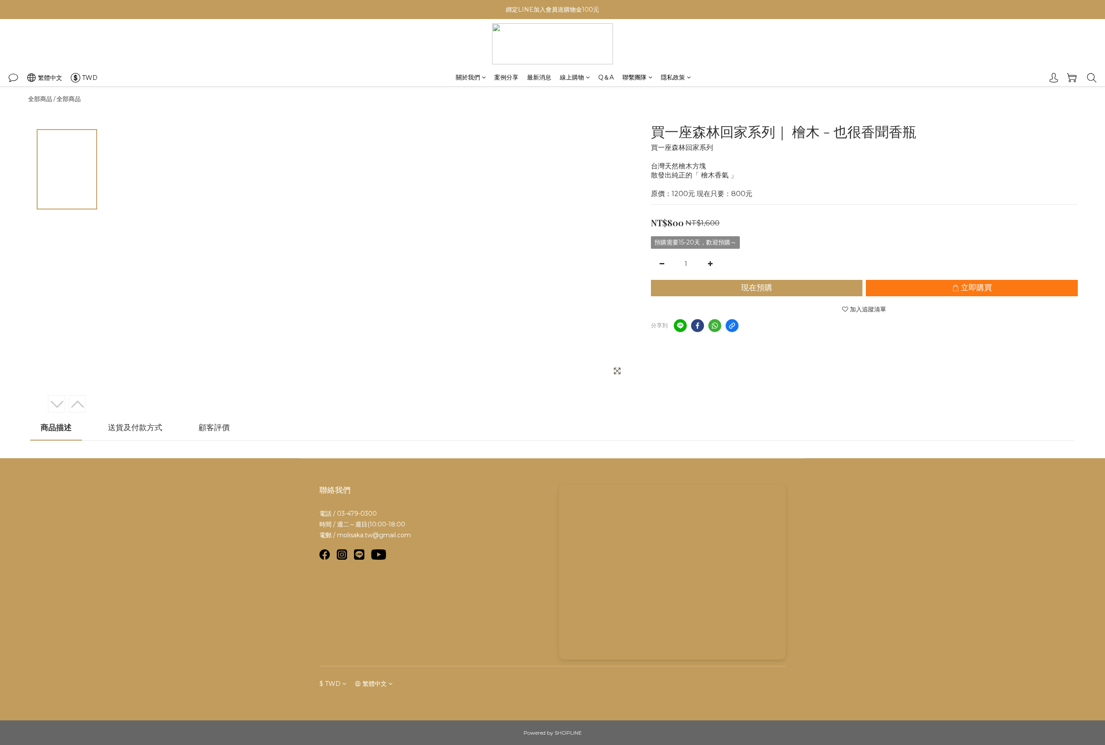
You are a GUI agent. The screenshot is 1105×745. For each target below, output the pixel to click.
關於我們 (468, 77)
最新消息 (539, 77)
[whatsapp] (714, 325)
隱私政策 (673, 77)
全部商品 (40, 99)
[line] (680, 325)
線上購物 (572, 77)
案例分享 (506, 77)
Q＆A (606, 77)
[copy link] (732, 325)
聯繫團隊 (634, 77)
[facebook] (697, 325)
